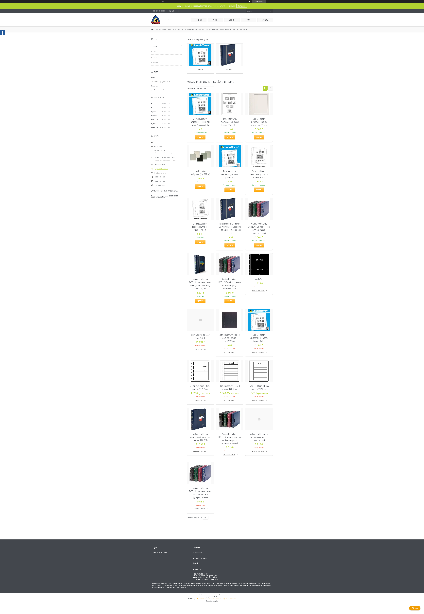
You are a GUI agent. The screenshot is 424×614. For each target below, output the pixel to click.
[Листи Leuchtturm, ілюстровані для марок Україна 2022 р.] (229, 156)
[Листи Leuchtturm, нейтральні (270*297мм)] (200, 156)
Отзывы (154, 57)
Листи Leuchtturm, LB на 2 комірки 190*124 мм (200, 387)
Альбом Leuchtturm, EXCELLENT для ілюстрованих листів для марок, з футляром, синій (229, 284)
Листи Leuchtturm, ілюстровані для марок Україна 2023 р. (259, 174)
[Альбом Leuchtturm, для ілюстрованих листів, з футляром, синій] (259, 419)
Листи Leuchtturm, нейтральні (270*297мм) (200, 173)
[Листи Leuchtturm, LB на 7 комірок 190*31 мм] (259, 371)
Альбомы (229, 69)
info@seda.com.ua (160, 173)
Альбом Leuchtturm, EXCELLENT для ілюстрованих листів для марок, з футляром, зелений (200, 493)
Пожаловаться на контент (205, 599)
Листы (200, 69)
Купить (200, 137)
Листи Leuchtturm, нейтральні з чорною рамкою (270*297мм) (259, 121)
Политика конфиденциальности (225, 599)
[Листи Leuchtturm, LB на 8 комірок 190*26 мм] (229, 371)
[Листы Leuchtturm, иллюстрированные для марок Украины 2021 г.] (200, 104)
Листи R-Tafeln (259, 279)
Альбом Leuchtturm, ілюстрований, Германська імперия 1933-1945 (200, 437)
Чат (416, 608)
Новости (154, 63)
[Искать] (270, 11)
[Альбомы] (229, 55)
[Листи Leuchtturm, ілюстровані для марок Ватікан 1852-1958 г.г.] (229, 104)
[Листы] (200, 55)
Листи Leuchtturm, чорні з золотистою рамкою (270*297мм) (230, 337)
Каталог (241, 6)
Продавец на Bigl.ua (212, 597)
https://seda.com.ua (161, 169)
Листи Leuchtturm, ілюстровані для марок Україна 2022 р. (230, 174)
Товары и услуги (160, 29)
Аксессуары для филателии (203, 29)
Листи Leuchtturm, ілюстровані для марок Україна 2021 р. (259, 337)
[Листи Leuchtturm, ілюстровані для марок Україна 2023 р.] (259, 156)
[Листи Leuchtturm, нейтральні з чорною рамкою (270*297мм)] (259, 104)
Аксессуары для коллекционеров (180, 29)
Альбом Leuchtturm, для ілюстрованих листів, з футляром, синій (259, 437)
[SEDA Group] (155, 19)
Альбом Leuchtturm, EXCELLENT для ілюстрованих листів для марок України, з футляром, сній (200, 284)
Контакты (265, 19)
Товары (231, 19)
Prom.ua (222, 595)
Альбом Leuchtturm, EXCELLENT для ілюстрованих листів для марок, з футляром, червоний (229, 438)
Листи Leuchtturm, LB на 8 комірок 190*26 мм (230, 387)
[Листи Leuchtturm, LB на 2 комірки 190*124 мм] (200, 371)
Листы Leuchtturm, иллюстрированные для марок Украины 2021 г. (200, 121)
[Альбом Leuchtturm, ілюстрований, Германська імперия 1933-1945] (200, 419)
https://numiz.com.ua (158, 198)
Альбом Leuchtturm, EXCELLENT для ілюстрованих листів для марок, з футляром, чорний (259, 228)
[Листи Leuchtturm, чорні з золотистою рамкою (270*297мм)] (229, 320)
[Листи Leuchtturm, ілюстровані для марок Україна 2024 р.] (200, 209)
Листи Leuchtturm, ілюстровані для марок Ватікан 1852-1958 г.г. (230, 121)
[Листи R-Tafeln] (259, 264)
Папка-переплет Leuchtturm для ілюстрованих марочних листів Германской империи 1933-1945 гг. (230, 228)
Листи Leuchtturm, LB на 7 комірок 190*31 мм (259, 387)
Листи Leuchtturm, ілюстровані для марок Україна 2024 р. (200, 226)
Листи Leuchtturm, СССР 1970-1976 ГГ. (200, 336)
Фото (248, 19)
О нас (215, 19)
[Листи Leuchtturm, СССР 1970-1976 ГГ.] (200, 320)
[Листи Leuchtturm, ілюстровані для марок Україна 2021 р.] (259, 320)
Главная (199, 19)
